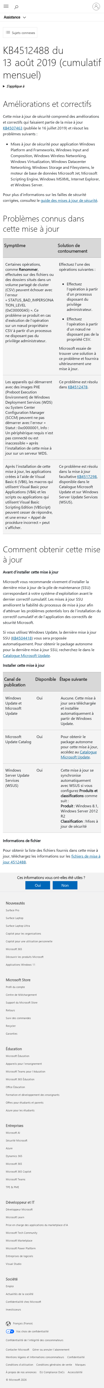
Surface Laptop (14, 918)
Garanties (11, 1033)
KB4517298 (87, 476)
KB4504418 (22, 637)
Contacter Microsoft (17, 1349)
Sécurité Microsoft (16, 1140)
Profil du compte (15, 987)
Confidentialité (76, 1357)
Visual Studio (13, 1264)
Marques (80, 1364)
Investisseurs (13, 1309)
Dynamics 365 (14, 1156)
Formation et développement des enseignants (32, 1095)
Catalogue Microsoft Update (26, 655)
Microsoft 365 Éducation (20, 1079)
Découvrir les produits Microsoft (25, 957)
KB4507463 (12, 127)
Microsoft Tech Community (21, 1233)
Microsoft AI (13, 1132)
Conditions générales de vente (54, 1364)
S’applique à (15, 86)
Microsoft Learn (15, 1217)
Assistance (12, 17)
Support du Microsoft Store (21, 1002)
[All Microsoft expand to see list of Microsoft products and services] (6, 6)
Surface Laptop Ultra (18, 926)
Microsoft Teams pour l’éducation (25, 1071)
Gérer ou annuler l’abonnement (50, 1349)
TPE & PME (12, 1187)
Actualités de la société (19, 1294)
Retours (10, 1010)
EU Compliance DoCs (52, 1372)
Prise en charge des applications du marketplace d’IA (37, 1225)
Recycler (11, 1026)
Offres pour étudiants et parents (25, 1102)
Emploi (10, 1286)
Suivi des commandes (18, 1018)
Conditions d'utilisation (19, 1364)
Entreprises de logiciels (19, 1256)
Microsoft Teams (15, 1179)
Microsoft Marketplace (19, 1240)
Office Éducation (15, 1087)
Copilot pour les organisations (23, 933)
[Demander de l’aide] (17, 6)
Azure (9, 1148)
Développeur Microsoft (19, 1209)
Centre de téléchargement (21, 994)
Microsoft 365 (14, 949)
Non (65, 885)
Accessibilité (75, 1372)
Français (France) (23, 1323)
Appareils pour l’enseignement (24, 1063)
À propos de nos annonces (21, 1372)
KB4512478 (78, 386)
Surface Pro (12, 910)
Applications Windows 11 (20, 964)
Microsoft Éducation (17, 1056)
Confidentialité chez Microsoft (23, 1301)
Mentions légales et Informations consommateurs (35, 1357)
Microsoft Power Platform (21, 1248)
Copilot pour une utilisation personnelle (29, 941)
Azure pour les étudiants (20, 1110)
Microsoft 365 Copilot (18, 1171)
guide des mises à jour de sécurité (69, 200)
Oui (38, 885)
